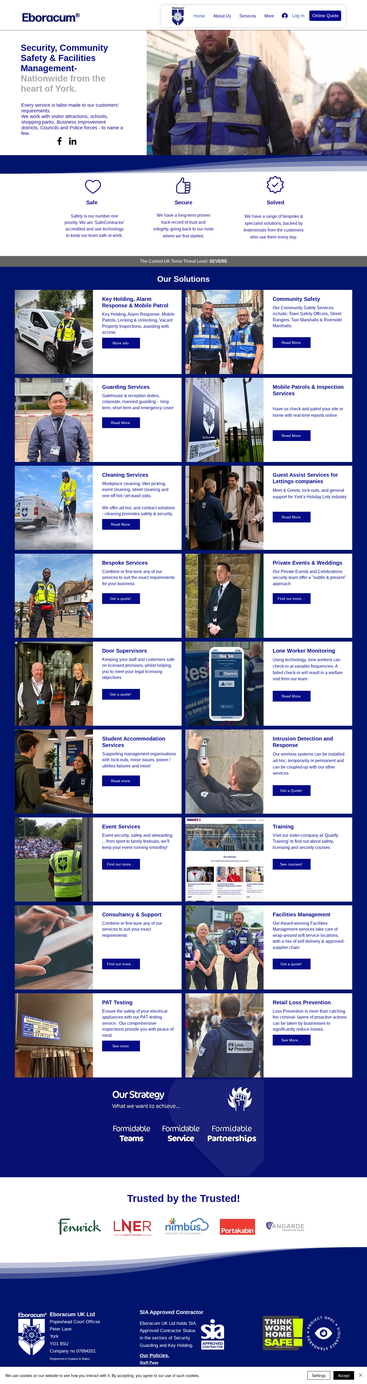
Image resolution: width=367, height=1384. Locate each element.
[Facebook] (59, 141)
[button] (222, 16)
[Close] (360, 1375)
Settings (319, 1375)
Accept (344, 1375)
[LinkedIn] (72, 141)
